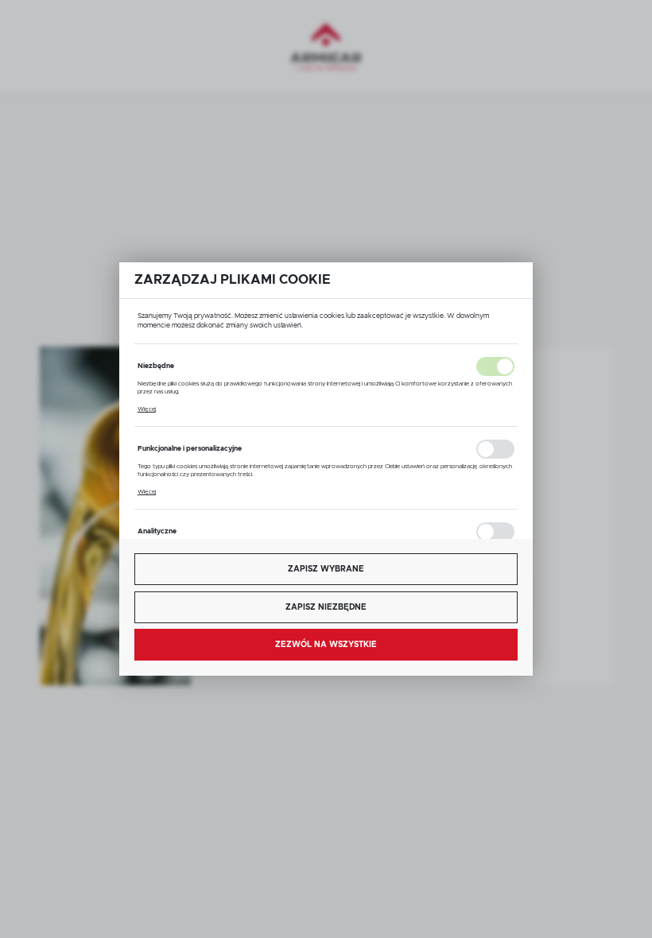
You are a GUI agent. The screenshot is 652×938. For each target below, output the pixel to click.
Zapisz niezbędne (326, 607)
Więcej (147, 409)
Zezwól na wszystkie (326, 645)
